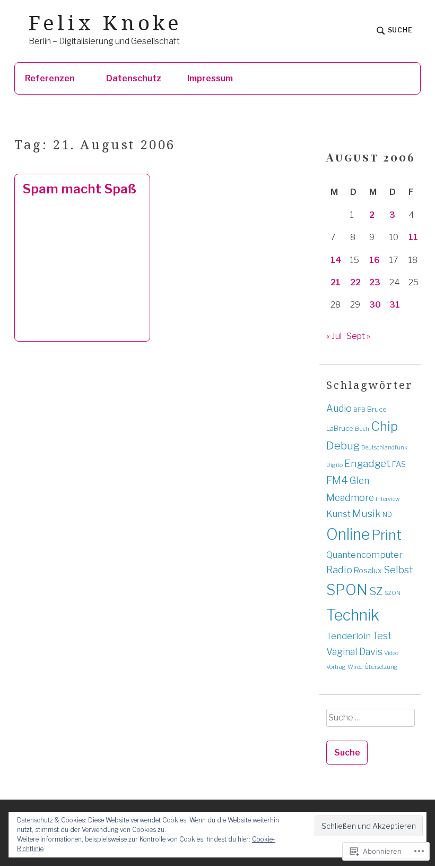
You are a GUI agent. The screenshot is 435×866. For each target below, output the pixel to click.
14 (336, 260)
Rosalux (368, 570)
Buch (362, 429)
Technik (352, 615)
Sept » (358, 336)
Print (386, 535)
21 (335, 282)
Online (348, 534)
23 (374, 282)
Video (391, 653)
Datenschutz (133, 78)
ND (387, 515)
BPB (359, 409)
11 (413, 237)
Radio (339, 569)
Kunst (338, 513)
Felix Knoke (105, 22)
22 (355, 282)
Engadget (367, 463)
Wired (355, 667)
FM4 (337, 480)
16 (374, 260)
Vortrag (336, 667)
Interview (387, 499)
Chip (384, 426)
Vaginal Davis (354, 651)
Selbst (398, 570)
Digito (334, 465)
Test (382, 635)
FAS (399, 464)
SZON (393, 593)
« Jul (334, 336)
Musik (366, 513)
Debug (343, 445)
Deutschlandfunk (384, 447)
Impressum (210, 78)
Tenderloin (348, 635)
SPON (347, 590)
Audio (339, 408)
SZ (376, 591)
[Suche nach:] (370, 721)
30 (375, 305)
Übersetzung (381, 667)
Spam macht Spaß (79, 189)
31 (394, 305)
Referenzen (50, 78)
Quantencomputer (364, 554)
